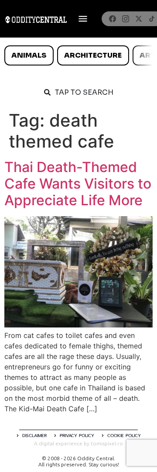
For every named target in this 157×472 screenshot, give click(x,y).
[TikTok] (151, 18)
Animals (28, 55)
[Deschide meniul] (83, 19)
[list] (78, 55)
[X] (138, 18)
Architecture (93, 55)
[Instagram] (125, 18)
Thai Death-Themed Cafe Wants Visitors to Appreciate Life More (77, 183)
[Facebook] (112, 18)
